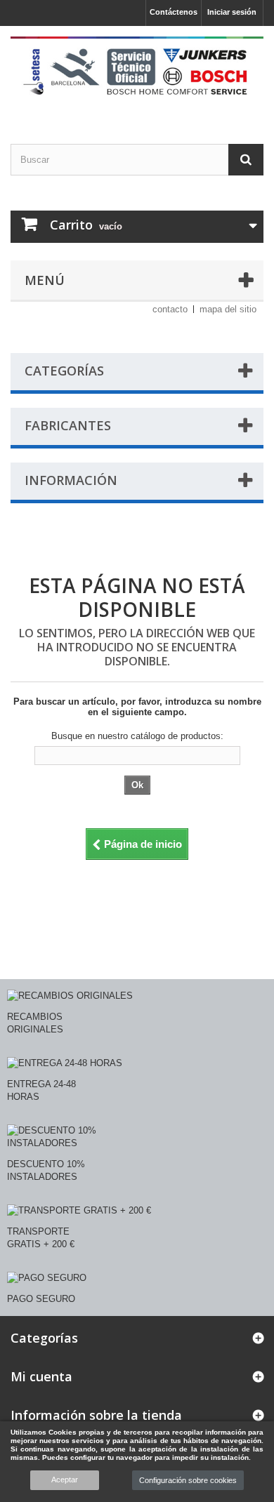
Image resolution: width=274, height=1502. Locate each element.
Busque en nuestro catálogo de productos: (137, 736)
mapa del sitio (228, 309)
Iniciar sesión (231, 12)
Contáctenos (173, 12)
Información (71, 480)
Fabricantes (68, 425)
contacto (170, 309)
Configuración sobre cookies (188, 1480)
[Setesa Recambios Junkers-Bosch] (137, 72)
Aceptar (64, 1479)
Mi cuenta (41, 1376)
